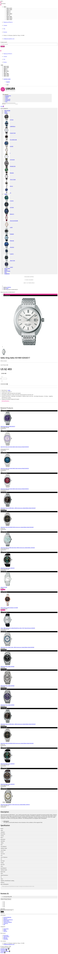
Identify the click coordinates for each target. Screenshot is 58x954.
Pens (6, 101)
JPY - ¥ (8, 15)
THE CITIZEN (13, 179)
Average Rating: (6, 896)
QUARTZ (12, 254)
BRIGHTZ (12, 214)
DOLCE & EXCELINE (14, 220)
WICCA (11, 186)
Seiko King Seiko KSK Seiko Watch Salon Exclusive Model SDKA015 (15, 446)
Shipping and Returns (8, 22)
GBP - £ (8, 12)
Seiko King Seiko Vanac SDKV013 (7, 784)
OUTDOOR (12, 159)
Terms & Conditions (7, 922)
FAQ (4, 28)
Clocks (6, 98)
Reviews (5, 32)
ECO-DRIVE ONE (13, 139)
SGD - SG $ (9, 18)
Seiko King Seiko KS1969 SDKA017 (8, 426)
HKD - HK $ (9, 13)
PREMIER (12, 234)
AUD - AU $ (9, 8)
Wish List (5, 937)
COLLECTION (12, 133)
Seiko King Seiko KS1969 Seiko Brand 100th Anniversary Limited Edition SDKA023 (18, 547)
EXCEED (11, 146)
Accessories (7, 99)
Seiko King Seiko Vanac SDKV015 (7, 568)
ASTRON (12, 207)
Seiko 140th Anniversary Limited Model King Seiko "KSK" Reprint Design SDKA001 (18, 628)
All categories (8, 95)
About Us (5, 918)
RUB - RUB (9, 16)
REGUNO (12, 173)
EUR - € (8, 11)
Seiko (5, 194)
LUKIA (11, 227)
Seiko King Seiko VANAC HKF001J (7, 705)
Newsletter (5, 939)
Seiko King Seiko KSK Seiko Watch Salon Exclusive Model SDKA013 (15, 468)
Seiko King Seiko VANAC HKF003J (7, 666)
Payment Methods (7, 917)
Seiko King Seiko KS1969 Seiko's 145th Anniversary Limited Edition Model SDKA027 (18, 508)
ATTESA (11, 119)
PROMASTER (12, 166)
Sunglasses (7, 100)
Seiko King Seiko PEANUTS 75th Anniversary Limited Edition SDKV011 (15, 804)
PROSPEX (12, 247)
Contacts (5, 25)
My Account (5, 935)
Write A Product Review (6, 899)
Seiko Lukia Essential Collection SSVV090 (9, 607)
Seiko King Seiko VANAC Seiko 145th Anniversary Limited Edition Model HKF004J (17, 647)
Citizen (6, 113)
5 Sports (12, 200)
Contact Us (5, 923)
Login (7, 84)
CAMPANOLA (12, 126)
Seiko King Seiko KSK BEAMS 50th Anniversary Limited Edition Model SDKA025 (17, 527)
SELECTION (12, 260)
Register (8, 81)
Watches (7, 96)
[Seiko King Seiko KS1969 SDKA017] (28, 346)
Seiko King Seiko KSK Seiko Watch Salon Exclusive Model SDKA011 (15, 488)
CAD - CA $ (9, 9)
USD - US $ (9, 19)
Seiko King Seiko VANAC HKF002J (7, 685)
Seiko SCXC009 (4, 587)
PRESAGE (12, 240)
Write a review (4, 360)
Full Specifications (5, 400)
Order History (6, 936)
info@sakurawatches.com (8, 38)
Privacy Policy (6, 921)
